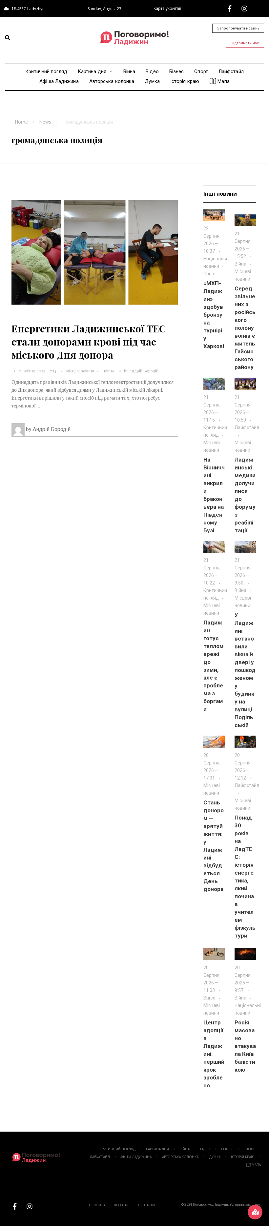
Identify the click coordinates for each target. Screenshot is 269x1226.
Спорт (209, 273)
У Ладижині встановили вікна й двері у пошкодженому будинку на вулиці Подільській (245, 670)
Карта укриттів (167, 8)
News (45, 122)
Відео (209, 997)
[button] (7, 37)
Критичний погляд (215, 431)
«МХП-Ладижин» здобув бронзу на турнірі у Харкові (213, 314)
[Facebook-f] (229, 8)
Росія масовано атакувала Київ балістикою (245, 1046)
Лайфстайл (247, 427)
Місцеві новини (80, 370)
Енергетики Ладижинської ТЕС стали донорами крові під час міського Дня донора (88, 341)
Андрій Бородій (143, 370)
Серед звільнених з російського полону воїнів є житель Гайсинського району (245, 327)
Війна (109, 370)
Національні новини (216, 262)
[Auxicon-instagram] (244, 8)
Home (21, 122)
